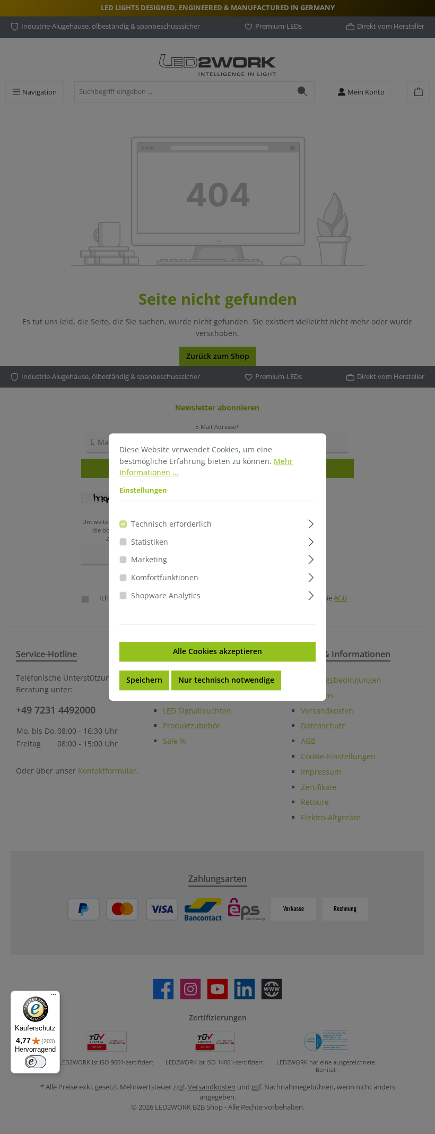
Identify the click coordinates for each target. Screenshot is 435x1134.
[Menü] (53, 997)
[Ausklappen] (311, 522)
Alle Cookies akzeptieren (217, 651)
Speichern (144, 680)
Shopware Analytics (166, 595)
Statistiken (149, 542)
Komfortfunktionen (164, 577)
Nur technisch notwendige (226, 680)
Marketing (149, 560)
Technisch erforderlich (171, 524)
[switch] (35, 1061)
